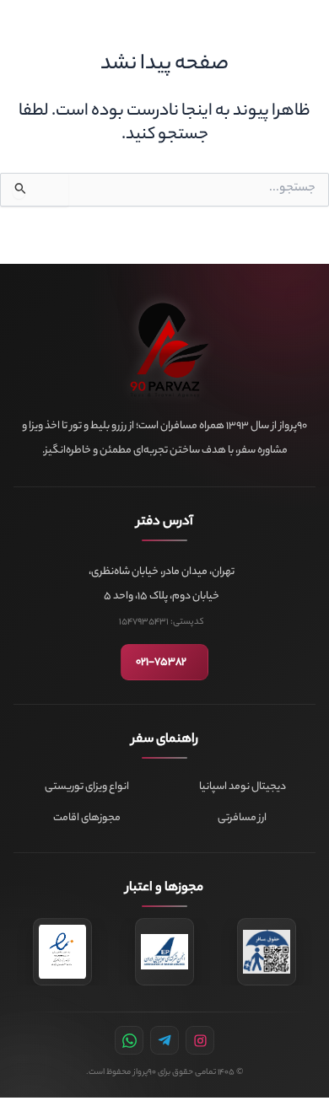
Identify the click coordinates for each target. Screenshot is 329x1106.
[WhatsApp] (129, 1040)
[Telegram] (164, 1040)
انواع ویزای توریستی (87, 787)
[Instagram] (200, 1040)
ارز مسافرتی (242, 818)
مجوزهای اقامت (87, 818)
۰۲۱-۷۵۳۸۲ (161, 662)
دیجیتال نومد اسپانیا (242, 787)
